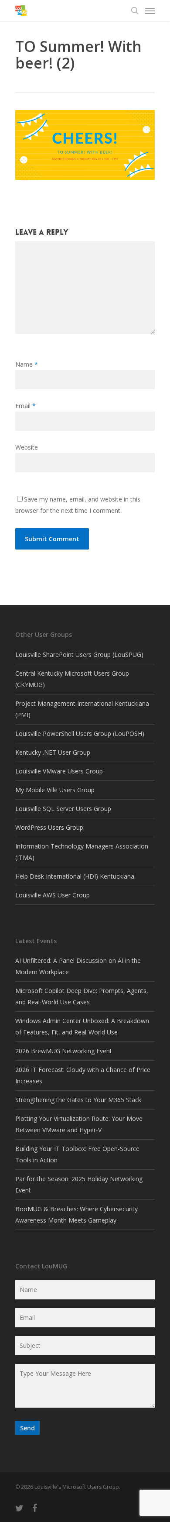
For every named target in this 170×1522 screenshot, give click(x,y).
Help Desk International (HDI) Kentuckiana (74, 876)
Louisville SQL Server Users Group (63, 808)
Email (25, 406)
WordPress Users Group (49, 827)
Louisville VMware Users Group (59, 771)
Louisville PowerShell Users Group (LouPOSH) (79, 733)
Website (26, 447)
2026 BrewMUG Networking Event (63, 1051)
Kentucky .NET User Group (52, 752)
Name (26, 364)
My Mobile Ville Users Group (55, 790)
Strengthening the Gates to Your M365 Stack (78, 1100)
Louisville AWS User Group (52, 895)
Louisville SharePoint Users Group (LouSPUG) (79, 654)
